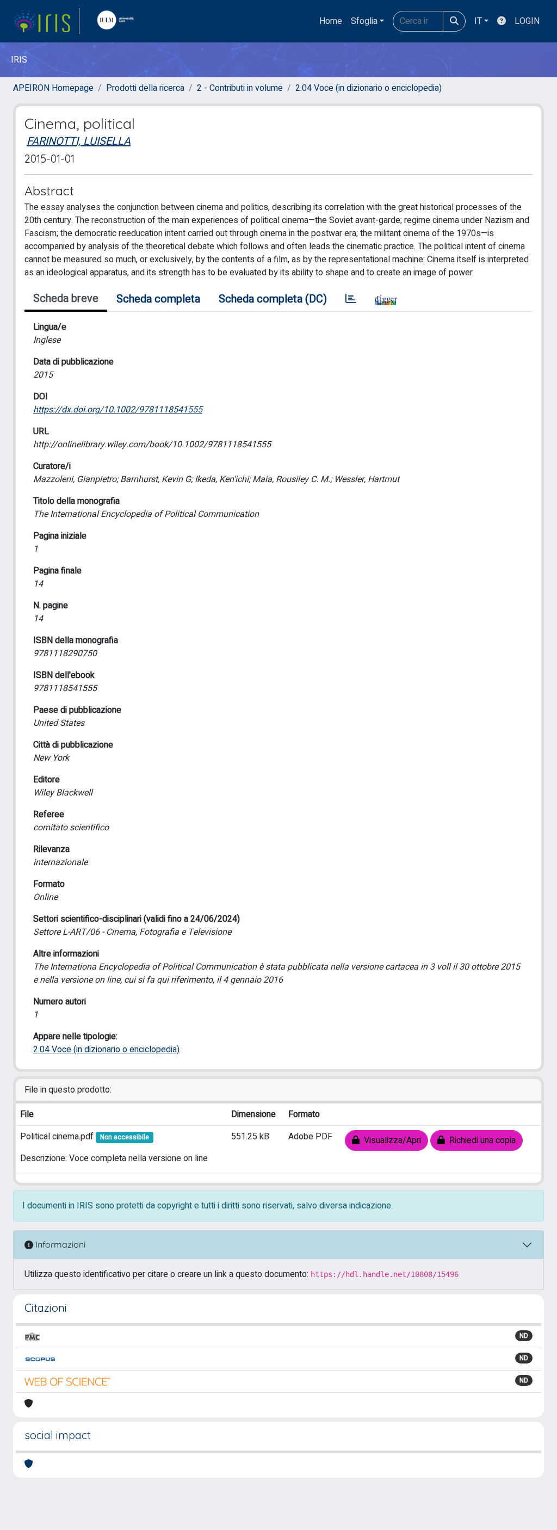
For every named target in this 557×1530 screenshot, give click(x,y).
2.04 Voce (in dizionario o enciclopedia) (368, 88)
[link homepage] (46, 21)
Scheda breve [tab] (65, 298)
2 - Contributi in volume (240, 88)
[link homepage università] (118, 21)
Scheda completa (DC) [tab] (273, 299)
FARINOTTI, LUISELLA (79, 141)
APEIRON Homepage (53, 88)
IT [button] (478, 21)
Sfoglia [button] (364, 21)
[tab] (351, 299)
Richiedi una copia (480, 1140)
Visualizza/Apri (390, 1140)
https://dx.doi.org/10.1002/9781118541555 (117, 409)
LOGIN (527, 21)
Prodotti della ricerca (145, 88)
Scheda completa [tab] (158, 299)
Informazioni (59, 1244)
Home (330, 21)
